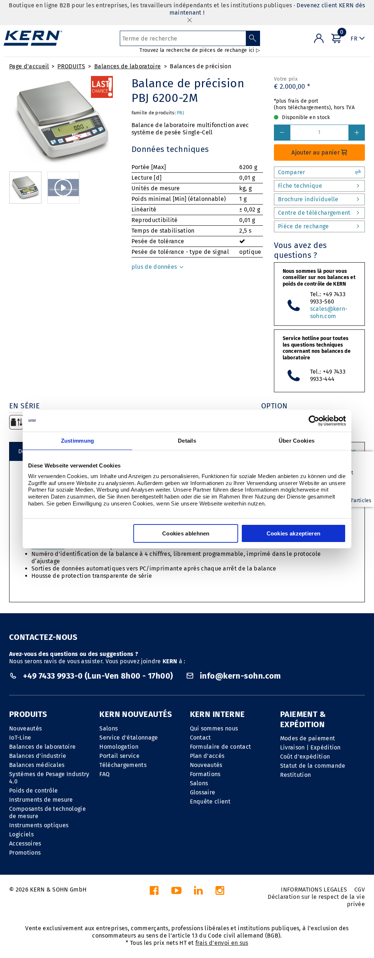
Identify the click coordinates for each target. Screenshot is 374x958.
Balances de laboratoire (127, 66)
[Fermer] (189, 19)
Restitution (295, 774)
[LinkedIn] (198, 892)
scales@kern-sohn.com (329, 312)
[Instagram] (219, 892)
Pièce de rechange (303, 226)
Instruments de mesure (41, 799)
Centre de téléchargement (314, 212)
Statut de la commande (313, 765)
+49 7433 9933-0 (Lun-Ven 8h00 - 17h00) (98, 676)
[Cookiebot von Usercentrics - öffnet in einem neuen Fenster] (314, 420)
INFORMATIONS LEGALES (314, 889)
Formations (205, 774)
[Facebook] (154, 892)
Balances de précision (200, 66)
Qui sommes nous (214, 728)
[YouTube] (176, 892)
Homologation (118, 746)
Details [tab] (187, 441)
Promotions (25, 852)
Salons (108, 728)
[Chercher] (253, 38)
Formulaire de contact (220, 746)
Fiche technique (300, 185)
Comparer (291, 172)
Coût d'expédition (305, 756)
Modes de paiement (307, 738)
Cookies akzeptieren (294, 533)
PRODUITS (71, 66)
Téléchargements (122, 765)
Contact (200, 737)
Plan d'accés (207, 755)
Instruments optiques (38, 825)
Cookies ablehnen (186, 533)
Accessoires (25, 843)
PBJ (180, 112)
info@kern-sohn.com (239, 676)
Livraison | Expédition (310, 747)
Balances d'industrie (37, 755)
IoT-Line (20, 737)
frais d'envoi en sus (221, 942)
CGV (359, 889)
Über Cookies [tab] (297, 441)
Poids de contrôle (33, 790)
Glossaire (202, 792)
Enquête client (210, 801)
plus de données (155, 266)
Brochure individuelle (308, 199)
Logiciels (21, 834)
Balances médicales (37, 765)
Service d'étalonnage (128, 737)
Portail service (119, 755)
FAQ (104, 774)
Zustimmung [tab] (77, 441)
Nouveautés (25, 728)
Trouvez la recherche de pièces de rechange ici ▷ (200, 50)
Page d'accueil (29, 66)
